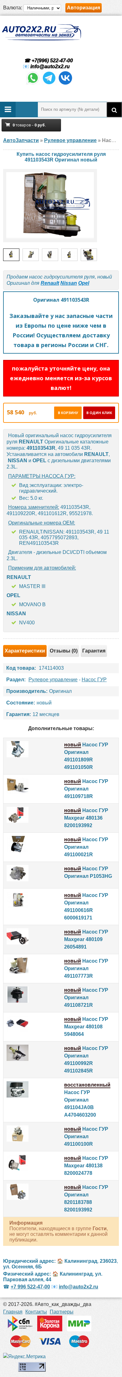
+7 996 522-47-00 (30, 1286)
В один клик (99, 412)
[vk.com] (65, 83)
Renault (50, 283)
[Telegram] (49, 83)
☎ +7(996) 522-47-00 (48, 60)
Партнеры (62, 1311)
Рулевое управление (53, 679)
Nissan (68, 283)
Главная (13, 1311)
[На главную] (41, 32)
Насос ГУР (94, 679)
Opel (83, 283)
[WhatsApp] (32, 83)
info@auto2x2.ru (50, 66)
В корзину (68, 412)
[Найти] (114, 109)
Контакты (36, 1311)
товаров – (29, 125)
